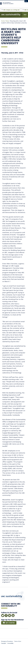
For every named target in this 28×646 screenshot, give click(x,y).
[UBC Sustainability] (10, 14)
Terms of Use (17, 641)
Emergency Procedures (7, 641)
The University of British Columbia (19, 3)
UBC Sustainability (12, 596)
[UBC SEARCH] (26, 2)
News (7, 21)
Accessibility (10, 643)
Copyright (3, 643)
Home (3, 21)
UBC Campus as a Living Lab (11, 10)
